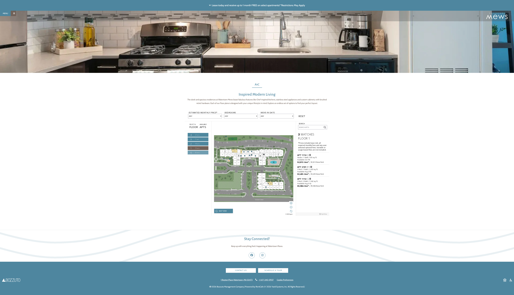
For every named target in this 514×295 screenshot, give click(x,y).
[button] (257, 5)
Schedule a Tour (273, 270)
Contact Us (241, 270)
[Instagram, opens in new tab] (262, 255)
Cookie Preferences (285, 280)
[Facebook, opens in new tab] (252, 255)
